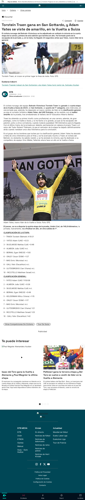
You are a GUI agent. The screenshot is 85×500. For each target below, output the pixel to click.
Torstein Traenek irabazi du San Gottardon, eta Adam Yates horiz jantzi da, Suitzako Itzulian (40, 85)
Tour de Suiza (43, 324)
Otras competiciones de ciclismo (19, 324)
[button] (83, 346)
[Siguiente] (77, 1)
